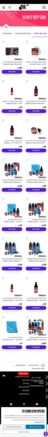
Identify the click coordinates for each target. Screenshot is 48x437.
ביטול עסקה (23, 373)
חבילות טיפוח (7, 33)
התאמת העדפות (23, 432)
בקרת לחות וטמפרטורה (23, 33)
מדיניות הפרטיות (39, 422)
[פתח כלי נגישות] (46, 434)
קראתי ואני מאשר (35, 427)
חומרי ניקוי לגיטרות (40, 33)
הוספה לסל (36, 72)
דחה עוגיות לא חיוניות (14, 427)
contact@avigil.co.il (36, 386)
